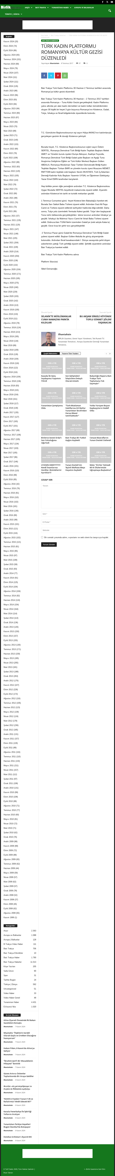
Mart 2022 (8, 184)
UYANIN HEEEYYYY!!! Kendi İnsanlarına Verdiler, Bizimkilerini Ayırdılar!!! (51, 469)
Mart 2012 (8, 721)
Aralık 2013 (8, 627)
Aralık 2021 (8, 198)
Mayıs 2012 (9, 712)
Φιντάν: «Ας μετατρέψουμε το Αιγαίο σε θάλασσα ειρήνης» (18, 1087)
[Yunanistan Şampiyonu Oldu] (52, 395)
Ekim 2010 (8, 797)
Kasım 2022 (9, 149)
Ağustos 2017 (10, 430)
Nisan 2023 (8, 126)
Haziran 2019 (9, 332)
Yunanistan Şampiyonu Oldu (52, 406)
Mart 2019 (8, 345)
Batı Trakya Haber (11, 957)
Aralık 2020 (8, 251)
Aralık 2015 (8, 520)
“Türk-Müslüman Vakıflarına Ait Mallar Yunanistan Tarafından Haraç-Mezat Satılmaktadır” (76, 410)
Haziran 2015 (9, 546)
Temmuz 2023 (10, 113)
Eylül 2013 (8, 640)
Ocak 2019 (8, 354)
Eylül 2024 (8, 50)
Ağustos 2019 (10, 323)
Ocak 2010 (8, 837)
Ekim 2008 (8, 904)
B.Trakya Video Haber (13, 944)
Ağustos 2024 (10, 55)
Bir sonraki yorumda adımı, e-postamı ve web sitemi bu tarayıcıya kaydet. (76, 537)
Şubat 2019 (8, 350)
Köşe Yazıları (9, 966)
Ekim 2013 (8, 636)
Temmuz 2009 (10, 864)
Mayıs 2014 (9, 604)
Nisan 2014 (8, 609)
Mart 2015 (8, 560)
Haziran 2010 (9, 815)
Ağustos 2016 (10, 484)
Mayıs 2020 (9, 283)
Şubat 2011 (8, 779)
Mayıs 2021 (9, 229)
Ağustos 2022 (10, 162)
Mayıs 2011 (9, 765)
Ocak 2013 (8, 676)
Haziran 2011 (9, 761)
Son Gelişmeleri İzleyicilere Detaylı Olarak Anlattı (74, 378)
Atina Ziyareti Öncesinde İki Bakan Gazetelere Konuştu (19, 1021)
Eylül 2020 (8, 265)
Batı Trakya (40, 7)
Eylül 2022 (8, 158)
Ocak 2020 (8, 301)
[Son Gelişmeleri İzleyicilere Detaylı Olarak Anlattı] (76, 366)
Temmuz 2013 (10, 649)
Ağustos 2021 (10, 216)
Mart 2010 (8, 828)
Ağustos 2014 (10, 591)
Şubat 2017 (8, 457)
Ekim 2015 (8, 529)
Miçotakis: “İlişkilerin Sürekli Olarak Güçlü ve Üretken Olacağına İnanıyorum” (20, 1035)
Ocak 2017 (8, 461)
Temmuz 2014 (10, 596)
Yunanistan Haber (60, 7)
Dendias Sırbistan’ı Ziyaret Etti (18, 1136)
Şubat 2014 (8, 618)
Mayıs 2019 (9, 336)
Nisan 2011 (8, 770)
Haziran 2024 (9, 64)
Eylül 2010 (8, 801)
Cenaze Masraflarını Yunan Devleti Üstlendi (100, 439)
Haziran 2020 (9, 278)
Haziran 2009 (9, 868)
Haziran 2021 (9, 225)
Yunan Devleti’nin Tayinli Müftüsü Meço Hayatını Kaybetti (75, 467)
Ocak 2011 (8, 783)
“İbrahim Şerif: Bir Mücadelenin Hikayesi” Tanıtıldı (18, 1062)
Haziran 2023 (9, 117)
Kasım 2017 (9, 417)
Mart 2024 (8, 77)
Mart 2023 (8, 131)
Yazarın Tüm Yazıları (70, 353)
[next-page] (109, 353)
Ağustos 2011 (9, 752)
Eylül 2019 (8, 318)
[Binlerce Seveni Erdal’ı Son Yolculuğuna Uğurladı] (52, 428)
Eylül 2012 (8, 694)
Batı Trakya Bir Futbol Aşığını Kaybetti (75, 439)
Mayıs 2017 (9, 444)
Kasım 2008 (9, 899)
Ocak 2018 (8, 408)
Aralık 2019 (8, 305)
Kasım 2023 (9, 95)
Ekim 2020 (8, 260)
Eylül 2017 (8, 426)
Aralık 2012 (8, 680)
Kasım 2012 (9, 685)
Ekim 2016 (8, 475)
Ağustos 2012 (10, 698)
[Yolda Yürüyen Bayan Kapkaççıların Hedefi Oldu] (100, 395)
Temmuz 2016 (10, 488)
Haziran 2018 (9, 386)
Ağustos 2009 (10, 859)
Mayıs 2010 (9, 819)
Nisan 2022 (8, 180)
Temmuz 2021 (10, 220)
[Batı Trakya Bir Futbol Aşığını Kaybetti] (76, 428)
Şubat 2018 (8, 403)
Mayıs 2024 (9, 68)
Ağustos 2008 (10, 913)
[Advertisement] (57, 24)
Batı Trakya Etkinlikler (13, 953)
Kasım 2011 (9, 739)
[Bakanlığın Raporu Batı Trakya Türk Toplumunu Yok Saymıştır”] (100, 366)
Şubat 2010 (8, 832)
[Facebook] (102, 2)
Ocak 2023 (8, 140)
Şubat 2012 (8, 725)
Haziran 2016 (9, 493)
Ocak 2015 (8, 569)
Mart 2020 (8, 292)
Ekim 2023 (8, 99)
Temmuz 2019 (10, 327)
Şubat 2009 (8, 886)
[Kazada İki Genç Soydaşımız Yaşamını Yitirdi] (52, 366)
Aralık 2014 (8, 573)
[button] (109, 11)
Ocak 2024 (8, 86)
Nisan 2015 (8, 555)
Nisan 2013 (8, 663)
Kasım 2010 (9, 792)
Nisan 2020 (8, 287)
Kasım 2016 (9, 470)
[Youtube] (112, 2)
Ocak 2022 (8, 193)
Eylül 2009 (8, 855)
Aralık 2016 (8, 466)
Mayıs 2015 (9, 551)
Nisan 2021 (8, 234)
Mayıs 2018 (9, 390)
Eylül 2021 (8, 211)
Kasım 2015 (9, 524)
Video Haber (9, 993)
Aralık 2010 (8, 788)
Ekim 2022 (8, 153)
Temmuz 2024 (10, 59)
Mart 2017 (8, 453)
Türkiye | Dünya (12, 14)
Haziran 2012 (9, 707)
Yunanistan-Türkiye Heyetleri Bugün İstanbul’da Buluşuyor (17, 1125)
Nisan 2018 (8, 394)
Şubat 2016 (8, 511)
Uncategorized (10, 989)
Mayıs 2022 (9, 175)
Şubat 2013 (8, 672)
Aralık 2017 (8, 412)
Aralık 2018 (8, 359)
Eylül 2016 (8, 479)
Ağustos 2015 (10, 537)
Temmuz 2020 (10, 274)
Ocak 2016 (8, 515)
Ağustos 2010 (10, 806)
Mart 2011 (8, 774)
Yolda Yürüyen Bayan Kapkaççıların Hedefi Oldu (100, 408)
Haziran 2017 (9, 439)
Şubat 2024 (8, 82)
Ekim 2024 (8, 46)
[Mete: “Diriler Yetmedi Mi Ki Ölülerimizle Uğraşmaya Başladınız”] (100, 455)
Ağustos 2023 (10, 108)
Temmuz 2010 (10, 810)
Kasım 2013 (9, 631)
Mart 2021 (8, 238)
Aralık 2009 (8, 841)
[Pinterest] (58, 76)
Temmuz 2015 (10, 542)
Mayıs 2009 (9, 873)
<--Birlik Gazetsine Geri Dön (94, 1169)
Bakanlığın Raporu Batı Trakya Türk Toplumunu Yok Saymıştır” (100, 380)
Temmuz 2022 (10, 167)
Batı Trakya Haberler (58, 35)
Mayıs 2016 (9, 497)
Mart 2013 (8, 667)
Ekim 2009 (8, 850)
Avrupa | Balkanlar (11, 940)
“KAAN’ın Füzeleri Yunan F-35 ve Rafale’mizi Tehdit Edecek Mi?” (18, 1100)
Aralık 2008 (8, 895)
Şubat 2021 (8, 242)
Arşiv (27, 7)
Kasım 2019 (9, 310)
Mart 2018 (8, 399)
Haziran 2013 (9, 654)
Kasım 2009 (9, 846)
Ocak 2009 (8, 891)
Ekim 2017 (8, 421)
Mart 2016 (8, 506)
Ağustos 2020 (10, 269)
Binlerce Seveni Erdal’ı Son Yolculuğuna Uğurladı (51, 440)
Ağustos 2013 (10, 645)
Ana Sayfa (44, 35)
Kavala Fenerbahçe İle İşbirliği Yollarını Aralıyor (17, 1113)
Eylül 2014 (8, 587)
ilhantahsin (54, 63)
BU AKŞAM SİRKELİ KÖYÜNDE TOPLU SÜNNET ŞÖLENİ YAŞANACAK (95, 319)
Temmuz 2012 (10, 703)
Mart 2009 (8, 882)
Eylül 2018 (8, 372)
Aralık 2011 (8, 734)
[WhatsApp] (65, 76)
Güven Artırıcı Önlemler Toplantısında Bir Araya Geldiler (19, 1075)
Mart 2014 (8, 613)
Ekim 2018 (8, 368)
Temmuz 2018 (10, 381)
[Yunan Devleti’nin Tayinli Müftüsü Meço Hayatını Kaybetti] (76, 455)
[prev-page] (106, 353)
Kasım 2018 (9, 363)
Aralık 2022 (8, 144)
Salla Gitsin (9, 971)
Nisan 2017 (8, 448)
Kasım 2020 (9, 256)
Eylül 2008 (8, 908)
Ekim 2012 (8, 689)
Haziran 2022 (9, 171)
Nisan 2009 (8, 877)
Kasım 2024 (9, 41)
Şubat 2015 (8, 564)
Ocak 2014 (8, 622)
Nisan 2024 (8, 73)
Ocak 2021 (8, 247)
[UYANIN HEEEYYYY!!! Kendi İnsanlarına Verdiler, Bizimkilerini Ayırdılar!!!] (52, 455)
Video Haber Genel (12, 998)
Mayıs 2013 (9, 658)
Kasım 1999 (9, 917)
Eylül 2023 (8, 104)
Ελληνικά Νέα (10, 1007)
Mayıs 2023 (9, 122)
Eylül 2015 (8, 533)
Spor (6, 975)
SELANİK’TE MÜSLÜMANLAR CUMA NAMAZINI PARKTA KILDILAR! (56, 319)
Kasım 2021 (9, 202)
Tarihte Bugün (10, 980)
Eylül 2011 (8, 748)
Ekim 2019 (8, 314)
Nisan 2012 (8, 716)
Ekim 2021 (8, 207)
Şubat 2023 (8, 135)
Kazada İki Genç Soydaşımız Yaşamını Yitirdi (51, 378)
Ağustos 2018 (10, 377)
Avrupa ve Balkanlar (84, 7)
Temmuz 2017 (10, 435)
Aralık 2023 (8, 91)
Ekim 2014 (8, 582)
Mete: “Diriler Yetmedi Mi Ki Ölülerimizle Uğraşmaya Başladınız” (100, 467)
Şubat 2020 (8, 296)
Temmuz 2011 (10, 756)
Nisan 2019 (8, 341)
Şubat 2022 (8, 189)
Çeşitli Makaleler (50, 353)
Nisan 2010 (8, 823)
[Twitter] (107, 2)
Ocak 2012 (8, 730)
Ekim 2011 (8, 743)
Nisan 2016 (8, 502)
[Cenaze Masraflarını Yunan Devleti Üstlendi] (100, 428)
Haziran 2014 (9, 600)
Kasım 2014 (9, 578)
